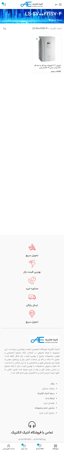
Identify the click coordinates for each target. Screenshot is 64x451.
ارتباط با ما (49, 398)
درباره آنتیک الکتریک (45, 393)
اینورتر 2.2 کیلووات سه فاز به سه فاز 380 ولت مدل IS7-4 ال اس (47, 66)
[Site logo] (32, 4)
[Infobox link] (32, 250)
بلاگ (52, 383)
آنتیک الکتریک (56, 28)
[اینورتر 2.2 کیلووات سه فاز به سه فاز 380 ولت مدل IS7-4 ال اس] (47, 49)
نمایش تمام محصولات (44, 408)
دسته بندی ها (55, 20)
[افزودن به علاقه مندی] (37, 39)
